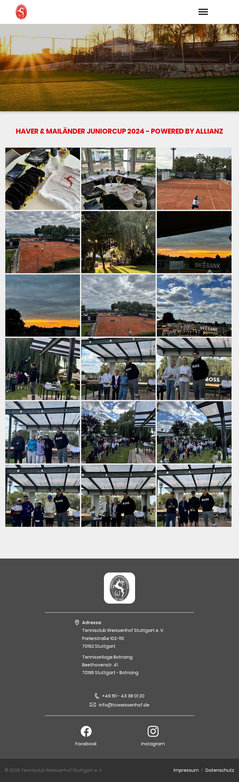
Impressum (186, 770)
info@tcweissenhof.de (124, 705)
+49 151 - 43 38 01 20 (123, 696)
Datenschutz (219, 770)
